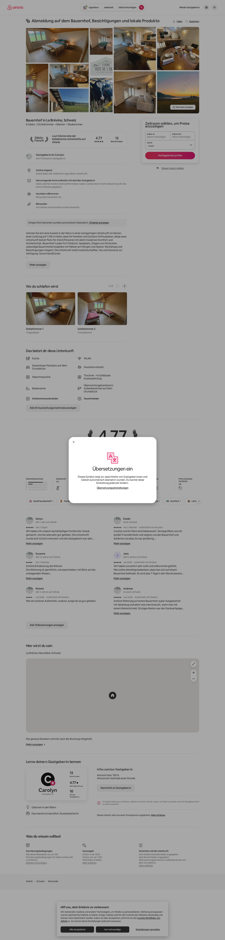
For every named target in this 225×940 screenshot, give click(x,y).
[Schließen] (73, 442)
